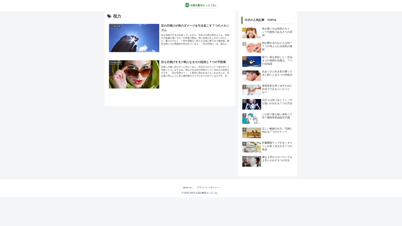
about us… (188, 187)
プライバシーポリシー (208, 187)
